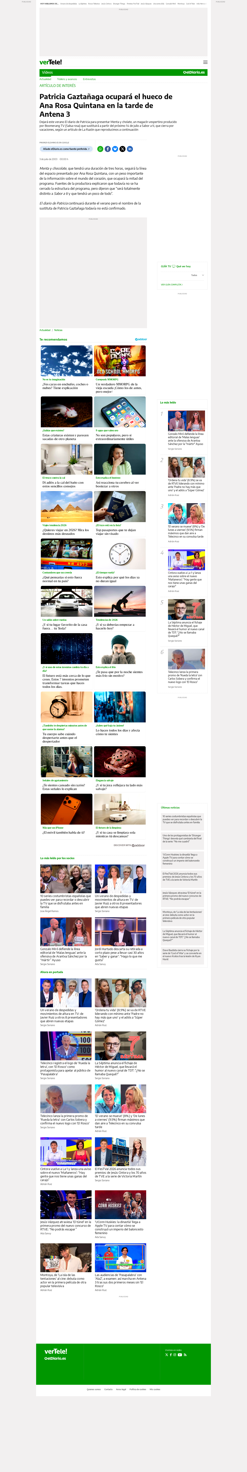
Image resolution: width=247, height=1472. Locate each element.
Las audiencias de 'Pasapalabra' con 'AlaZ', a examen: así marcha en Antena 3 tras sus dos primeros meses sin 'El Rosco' (120, 1280)
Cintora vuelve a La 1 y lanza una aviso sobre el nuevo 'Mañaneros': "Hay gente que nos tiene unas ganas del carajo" (185, 579)
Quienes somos (94, 1389)
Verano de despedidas (68, 4)
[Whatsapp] (100, 149)
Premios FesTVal (133, 4)
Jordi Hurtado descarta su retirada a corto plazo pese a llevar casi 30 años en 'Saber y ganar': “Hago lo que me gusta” (119, 954)
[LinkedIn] (130, 149)
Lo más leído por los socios (57, 858)
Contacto (108, 1389)
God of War (190, 4)
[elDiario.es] (55, 1358)
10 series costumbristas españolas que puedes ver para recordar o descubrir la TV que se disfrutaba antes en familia (65, 901)
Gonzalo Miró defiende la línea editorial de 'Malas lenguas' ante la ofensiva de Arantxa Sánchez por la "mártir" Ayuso (185, 439)
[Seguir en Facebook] (171, 1354)
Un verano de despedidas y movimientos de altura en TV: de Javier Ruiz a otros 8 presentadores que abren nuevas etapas (118, 901)
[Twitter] (122, 149)
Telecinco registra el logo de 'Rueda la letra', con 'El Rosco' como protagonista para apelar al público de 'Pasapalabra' (65, 1068)
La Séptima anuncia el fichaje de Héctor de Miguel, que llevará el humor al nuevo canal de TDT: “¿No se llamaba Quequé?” (120, 1068)
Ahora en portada (51, 972)
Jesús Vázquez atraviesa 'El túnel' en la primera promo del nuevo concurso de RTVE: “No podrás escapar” (65, 1225)
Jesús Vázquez (146, 4)
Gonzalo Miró (171, 4)
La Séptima (83, 4)
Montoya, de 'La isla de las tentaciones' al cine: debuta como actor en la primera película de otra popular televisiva (63, 1280)
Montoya (181, 4)
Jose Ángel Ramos (49, 911)
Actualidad (45, 79)
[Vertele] (56, 1351)
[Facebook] (108, 149)
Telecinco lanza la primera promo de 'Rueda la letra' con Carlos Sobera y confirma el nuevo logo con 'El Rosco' (65, 1119)
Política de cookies (138, 1389)
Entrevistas (89, 79)
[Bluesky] (115, 149)
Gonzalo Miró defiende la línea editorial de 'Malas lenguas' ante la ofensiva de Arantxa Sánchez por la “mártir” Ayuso (63, 954)
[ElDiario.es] (194, 72)
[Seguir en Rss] (185, 1354)
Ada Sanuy (100, 964)
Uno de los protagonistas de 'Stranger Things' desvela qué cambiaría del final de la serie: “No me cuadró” (182, 838)
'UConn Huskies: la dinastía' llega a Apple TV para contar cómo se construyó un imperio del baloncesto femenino (119, 1227)
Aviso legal (121, 1389)
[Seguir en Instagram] (174, 1354)
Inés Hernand (202, 4)
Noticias (58, 330)
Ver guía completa (171, 284)
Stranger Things (119, 4)
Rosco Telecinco (94, 4)
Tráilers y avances (67, 79)
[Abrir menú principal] (205, 62)
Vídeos (47, 72)
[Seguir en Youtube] (180, 1354)
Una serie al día (158, 4)
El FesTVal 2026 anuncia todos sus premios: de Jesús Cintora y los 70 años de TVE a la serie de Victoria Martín (120, 1172)
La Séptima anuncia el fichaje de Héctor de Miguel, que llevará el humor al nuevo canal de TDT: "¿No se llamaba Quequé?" (186, 629)
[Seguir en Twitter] (166, 1354)
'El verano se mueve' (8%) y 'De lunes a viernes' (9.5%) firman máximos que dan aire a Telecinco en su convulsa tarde (120, 1121)
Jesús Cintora (106, 4)
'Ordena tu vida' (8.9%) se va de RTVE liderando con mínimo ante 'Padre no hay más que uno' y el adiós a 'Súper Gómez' (120, 1015)
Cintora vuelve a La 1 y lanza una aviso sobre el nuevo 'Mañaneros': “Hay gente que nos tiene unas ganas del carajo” (65, 1174)
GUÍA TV (176, 266)
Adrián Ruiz (101, 1025)
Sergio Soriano (102, 911)
